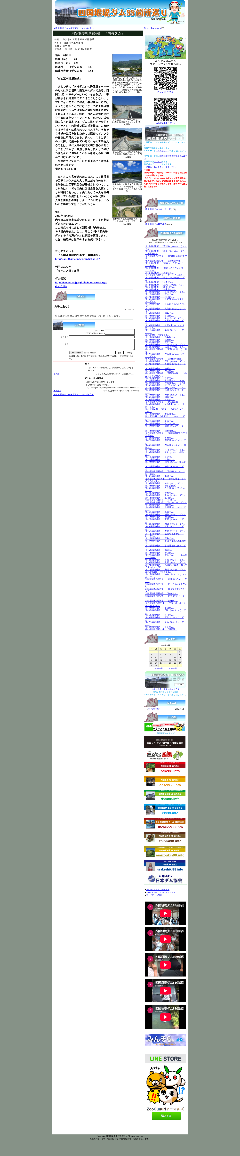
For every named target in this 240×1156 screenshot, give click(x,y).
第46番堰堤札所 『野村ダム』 (160, 438)
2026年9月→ (173, 668)
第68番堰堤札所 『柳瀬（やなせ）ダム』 (165, 524)
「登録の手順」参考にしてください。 (160, 167)
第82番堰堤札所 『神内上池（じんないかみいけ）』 (165, 575)
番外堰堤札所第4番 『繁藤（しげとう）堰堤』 (166, 350)
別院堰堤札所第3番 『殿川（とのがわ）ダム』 (166, 580)
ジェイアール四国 (154, 895)
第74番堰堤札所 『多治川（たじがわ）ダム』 (165, 546)
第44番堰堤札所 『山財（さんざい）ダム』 (164, 427)
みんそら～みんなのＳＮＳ (157, 889)
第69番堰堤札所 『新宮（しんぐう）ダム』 (164, 527)
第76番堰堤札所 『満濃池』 (159, 550)
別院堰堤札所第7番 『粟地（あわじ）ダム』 (165, 597)
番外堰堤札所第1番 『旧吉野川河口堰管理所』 (166, 257)
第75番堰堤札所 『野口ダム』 (160, 553)
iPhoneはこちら (165, 92)
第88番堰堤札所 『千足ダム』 (160, 627)
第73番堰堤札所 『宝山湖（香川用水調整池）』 (165, 542)
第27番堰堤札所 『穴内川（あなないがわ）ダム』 (164, 355)
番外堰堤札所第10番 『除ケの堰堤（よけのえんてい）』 (165, 479)
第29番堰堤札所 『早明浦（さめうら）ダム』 (165, 364)
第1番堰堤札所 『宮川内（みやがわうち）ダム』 (166, 247)
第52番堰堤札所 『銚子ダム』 (160, 459)
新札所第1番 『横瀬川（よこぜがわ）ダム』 (165, 417)
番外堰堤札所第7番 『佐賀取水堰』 (162, 402)
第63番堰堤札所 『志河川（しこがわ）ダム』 (165, 508)
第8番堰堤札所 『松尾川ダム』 (160, 287)
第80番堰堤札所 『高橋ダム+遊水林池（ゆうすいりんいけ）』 (166, 565)
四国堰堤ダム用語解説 (156, 224)
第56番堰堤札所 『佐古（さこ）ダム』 (164, 483)
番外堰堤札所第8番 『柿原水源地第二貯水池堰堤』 (166, 434)
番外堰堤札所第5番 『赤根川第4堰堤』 (164, 359)
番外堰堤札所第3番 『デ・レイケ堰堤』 (165, 275)
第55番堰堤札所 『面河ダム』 (160, 476)
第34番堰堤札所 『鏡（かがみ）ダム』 (165, 385)
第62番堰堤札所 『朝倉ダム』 (160, 505)
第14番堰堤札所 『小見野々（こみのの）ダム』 (165, 305)
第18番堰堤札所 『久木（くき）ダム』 (164, 318)
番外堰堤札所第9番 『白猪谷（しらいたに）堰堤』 (165, 472)
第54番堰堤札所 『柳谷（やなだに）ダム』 (164, 467)
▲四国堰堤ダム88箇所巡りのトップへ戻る (73, 28)
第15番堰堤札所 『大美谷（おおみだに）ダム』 (165, 309)
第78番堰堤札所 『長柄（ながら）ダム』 (165, 560)
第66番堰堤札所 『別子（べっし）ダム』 (165, 514)
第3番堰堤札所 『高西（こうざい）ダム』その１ (164, 264)
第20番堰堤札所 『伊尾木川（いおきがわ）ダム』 (164, 326)
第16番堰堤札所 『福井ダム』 (160, 313)
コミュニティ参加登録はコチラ (165, 689)
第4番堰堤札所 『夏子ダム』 (159, 272)
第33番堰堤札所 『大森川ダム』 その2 (165, 383)
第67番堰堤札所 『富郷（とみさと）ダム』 (164, 520)
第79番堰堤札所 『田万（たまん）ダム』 (165, 562)
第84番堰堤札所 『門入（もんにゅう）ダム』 (165, 611)
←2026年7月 (157, 668)
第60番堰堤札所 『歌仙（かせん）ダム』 (165, 495)
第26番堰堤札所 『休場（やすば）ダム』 (165, 347)
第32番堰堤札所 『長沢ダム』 (160, 378)
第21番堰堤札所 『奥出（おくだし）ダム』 (164, 331)
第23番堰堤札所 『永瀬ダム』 (160, 340)
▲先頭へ (57, 374)
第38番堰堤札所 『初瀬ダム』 (160, 397)
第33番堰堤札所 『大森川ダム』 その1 (165, 380)
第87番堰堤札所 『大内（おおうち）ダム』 (164, 623)
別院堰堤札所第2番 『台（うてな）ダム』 (166, 502)
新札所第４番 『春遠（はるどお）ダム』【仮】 (165, 410)
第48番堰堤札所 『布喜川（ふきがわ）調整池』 (165, 446)
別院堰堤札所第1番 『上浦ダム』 (161, 500)
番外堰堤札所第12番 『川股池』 (161, 629)
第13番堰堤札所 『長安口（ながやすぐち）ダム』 (164, 300)
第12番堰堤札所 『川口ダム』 (160, 296)
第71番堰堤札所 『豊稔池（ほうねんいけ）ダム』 (164, 534)
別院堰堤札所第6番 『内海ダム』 (161, 593)
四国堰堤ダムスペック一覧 (158, 209)
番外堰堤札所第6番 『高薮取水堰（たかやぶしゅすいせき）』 (166, 374)
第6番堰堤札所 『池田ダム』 (159, 282)
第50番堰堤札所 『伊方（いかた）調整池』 (164, 453)
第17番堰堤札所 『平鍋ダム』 (160, 316)
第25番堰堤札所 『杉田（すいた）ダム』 (166, 344)
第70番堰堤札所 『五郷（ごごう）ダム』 (165, 531)
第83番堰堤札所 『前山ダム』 (160, 608)
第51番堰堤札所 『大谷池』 (159, 457)
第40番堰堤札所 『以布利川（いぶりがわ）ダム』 (164, 405)
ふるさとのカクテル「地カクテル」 (161, 892)
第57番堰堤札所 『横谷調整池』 (161, 486)
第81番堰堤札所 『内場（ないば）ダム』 (165, 569)
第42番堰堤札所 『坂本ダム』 (160, 421)
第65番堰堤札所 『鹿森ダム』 (160, 517)
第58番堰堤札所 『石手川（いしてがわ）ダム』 (165, 489)
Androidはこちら (165, 123)
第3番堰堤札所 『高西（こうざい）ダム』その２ (164, 269)
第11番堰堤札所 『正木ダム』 (160, 294)
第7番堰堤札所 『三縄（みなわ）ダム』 (165, 285)
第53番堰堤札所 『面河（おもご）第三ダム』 (165, 463)
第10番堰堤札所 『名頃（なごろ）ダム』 (165, 292)
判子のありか (154, 709)
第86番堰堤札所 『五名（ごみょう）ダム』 (164, 618)
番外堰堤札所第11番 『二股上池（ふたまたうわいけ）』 (165, 604)
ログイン (158, 161)
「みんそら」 (162, 151)
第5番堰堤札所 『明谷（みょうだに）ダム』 (165, 278)
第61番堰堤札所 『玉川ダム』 (160, 498)
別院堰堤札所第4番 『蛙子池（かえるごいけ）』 (166, 585)
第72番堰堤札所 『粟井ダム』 (160, 538)
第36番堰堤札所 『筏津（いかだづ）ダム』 (164, 391)
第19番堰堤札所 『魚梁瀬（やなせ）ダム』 (164, 321)
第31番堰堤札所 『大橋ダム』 (160, 371)
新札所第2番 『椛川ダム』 (158, 572)
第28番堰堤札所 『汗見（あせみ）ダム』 (165, 361)
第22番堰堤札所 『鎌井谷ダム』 (161, 337)
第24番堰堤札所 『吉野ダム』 (160, 342)
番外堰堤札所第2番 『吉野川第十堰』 (164, 261)
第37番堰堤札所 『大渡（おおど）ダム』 (165, 395)
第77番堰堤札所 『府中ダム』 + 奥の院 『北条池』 (167, 556)
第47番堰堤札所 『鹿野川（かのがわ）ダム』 (165, 441)
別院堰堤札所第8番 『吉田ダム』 (161, 600)
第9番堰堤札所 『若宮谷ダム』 (160, 289)
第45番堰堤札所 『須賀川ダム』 (161, 431)
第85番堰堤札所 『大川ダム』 (160, 615)
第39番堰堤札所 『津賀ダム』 (160, 399)
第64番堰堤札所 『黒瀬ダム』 (160, 512)
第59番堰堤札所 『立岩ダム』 (160, 493)
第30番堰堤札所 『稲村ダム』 (160, 368)
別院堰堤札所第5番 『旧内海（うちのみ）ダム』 (166, 589)
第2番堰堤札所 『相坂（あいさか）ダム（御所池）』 (165, 252)
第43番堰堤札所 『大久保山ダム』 (162, 423)
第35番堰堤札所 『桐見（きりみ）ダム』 (165, 387)
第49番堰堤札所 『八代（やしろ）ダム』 (165, 450)
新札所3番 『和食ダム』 (157, 335)
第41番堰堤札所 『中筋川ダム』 (161, 414)
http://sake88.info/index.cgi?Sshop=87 (77, 259)
